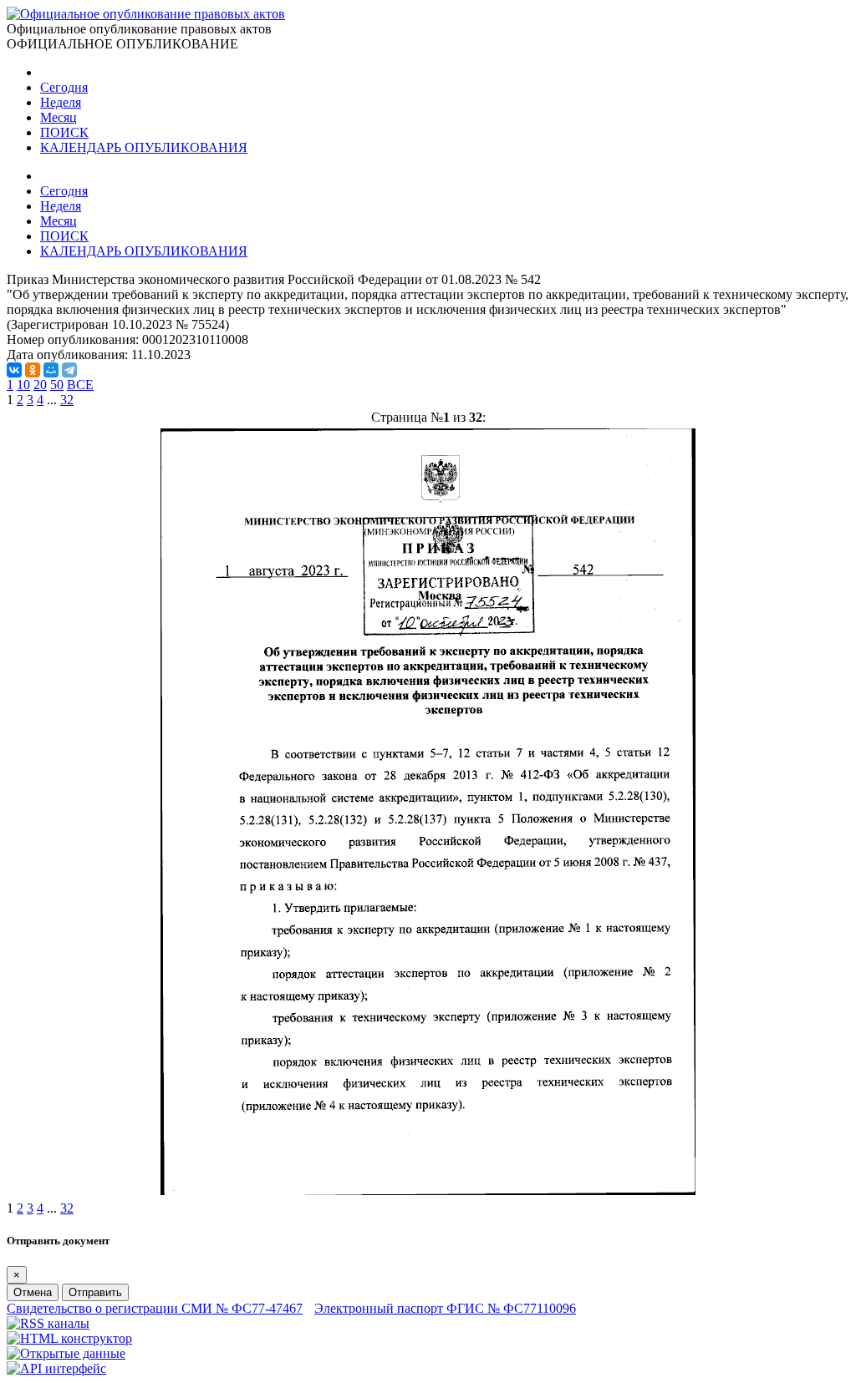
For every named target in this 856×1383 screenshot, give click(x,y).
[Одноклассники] (32, 369)
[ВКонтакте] (14, 369)
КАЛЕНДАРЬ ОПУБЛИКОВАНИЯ (143, 147)
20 (40, 384)
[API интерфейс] (56, 1368)
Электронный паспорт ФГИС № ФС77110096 (445, 1308)
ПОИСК (64, 132)
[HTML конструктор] (69, 1338)
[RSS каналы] (48, 1323)
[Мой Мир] (51, 369)
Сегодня (64, 87)
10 (23, 384)
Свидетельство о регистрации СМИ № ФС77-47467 (155, 1308)
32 (67, 400)
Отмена (32, 1292)
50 (57, 384)
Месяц (58, 117)
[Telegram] (69, 369)
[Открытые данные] (66, 1353)
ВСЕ (80, 384)
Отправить (95, 1292)
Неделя (60, 102)
